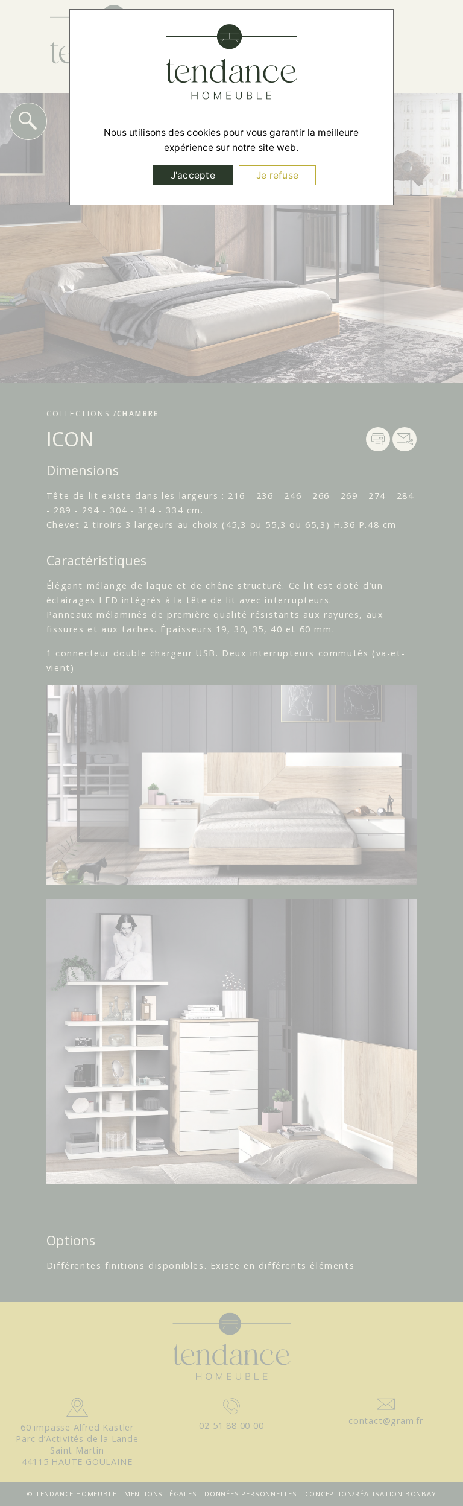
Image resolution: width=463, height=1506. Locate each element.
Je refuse (277, 175)
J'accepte (193, 175)
